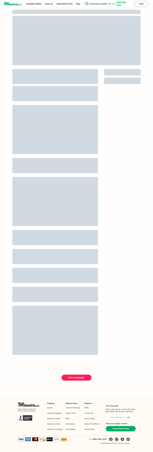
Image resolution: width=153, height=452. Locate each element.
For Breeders (71, 429)
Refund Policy (89, 429)
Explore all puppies (54, 413)
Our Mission (70, 424)
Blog (67, 418)
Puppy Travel (71, 413)
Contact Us (88, 413)
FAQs (86, 408)
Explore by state (53, 424)
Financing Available (98, 4)
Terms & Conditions (91, 424)
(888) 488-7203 (119, 3)
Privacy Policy (89, 418)
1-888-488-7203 (99, 439)
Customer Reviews (73, 408)
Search (49, 408)
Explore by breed (53, 418)
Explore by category (55, 429)
